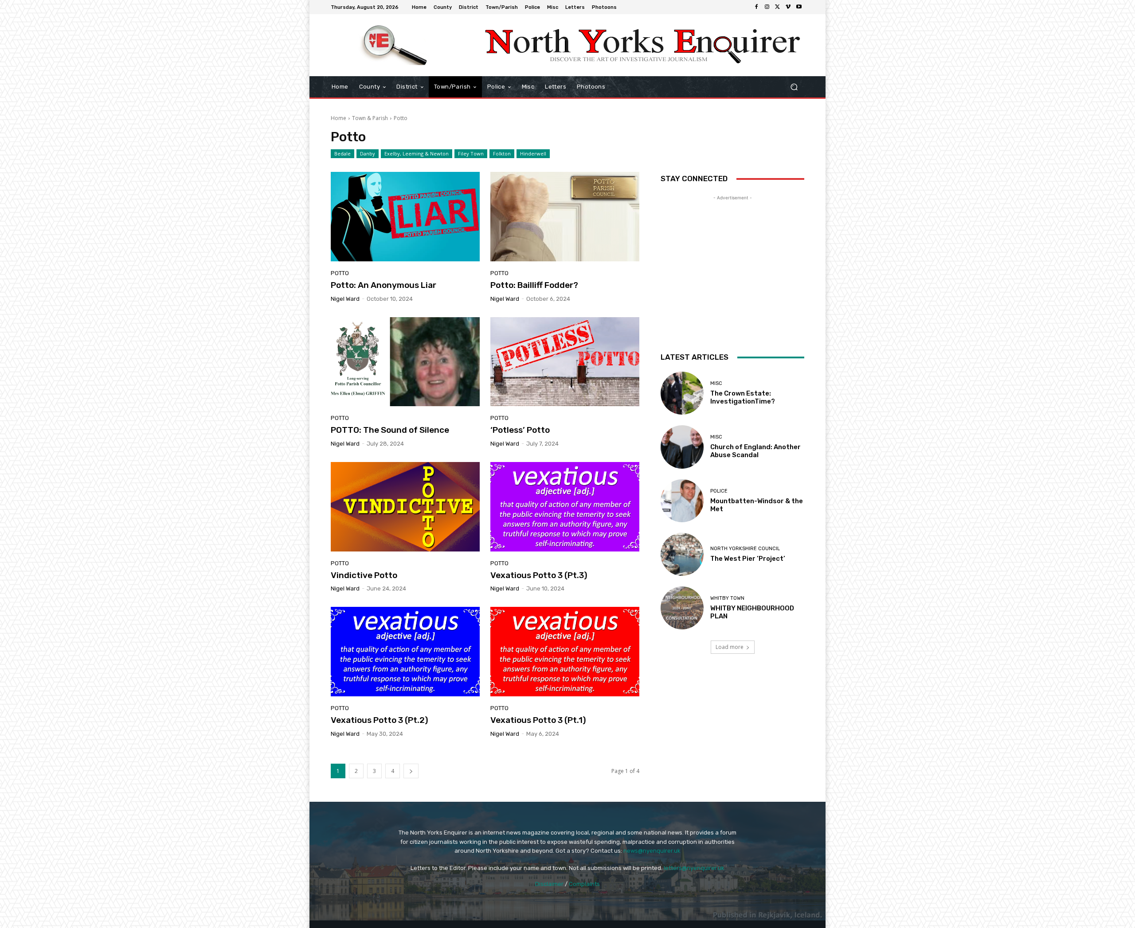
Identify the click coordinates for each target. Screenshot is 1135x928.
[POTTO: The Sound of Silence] (405, 362)
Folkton (502, 153)
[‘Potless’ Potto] (564, 362)
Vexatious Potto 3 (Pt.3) (538, 575)
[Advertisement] (732, 257)
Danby (367, 153)
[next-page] (411, 771)
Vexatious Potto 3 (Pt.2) (379, 720)
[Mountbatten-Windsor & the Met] (682, 500)
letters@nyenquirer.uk (694, 868)
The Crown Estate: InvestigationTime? (742, 397)
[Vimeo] (788, 7)
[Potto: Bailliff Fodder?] (564, 216)
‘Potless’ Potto (520, 430)
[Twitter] (777, 7)
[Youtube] (799, 7)
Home (338, 118)
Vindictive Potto (364, 575)
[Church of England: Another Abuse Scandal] (682, 446)
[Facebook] (756, 7)
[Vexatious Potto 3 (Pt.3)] (564, 506)
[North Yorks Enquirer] (394, 45)
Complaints (584, 884)
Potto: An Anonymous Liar (383, 285)
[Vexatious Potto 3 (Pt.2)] (405, 651)
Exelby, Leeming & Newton (416, 153)
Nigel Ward (345, 298)
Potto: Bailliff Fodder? (534, 285)
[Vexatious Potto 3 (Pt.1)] (564, 651)
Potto (340, 273)
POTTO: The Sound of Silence (390, 430)
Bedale (342, 153)
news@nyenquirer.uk (652, 850)
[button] (793, 87)
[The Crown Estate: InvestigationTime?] (682, 393)
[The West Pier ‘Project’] (682, 554)
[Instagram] (767, 7)
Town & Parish (370, 118)
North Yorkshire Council (745, 548)
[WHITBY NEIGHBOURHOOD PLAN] (682, 607)
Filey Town (471, 153)
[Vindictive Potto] (405, 506)
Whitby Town (727, 598)
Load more (730, 647)
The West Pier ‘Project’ (747, 559)
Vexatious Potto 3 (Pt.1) (538, 720)
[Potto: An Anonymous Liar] (405, 216)
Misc (716, 383)
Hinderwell (533, 153)
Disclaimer (549, 884)
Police (719, 491)
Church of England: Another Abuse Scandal (755, 451)
